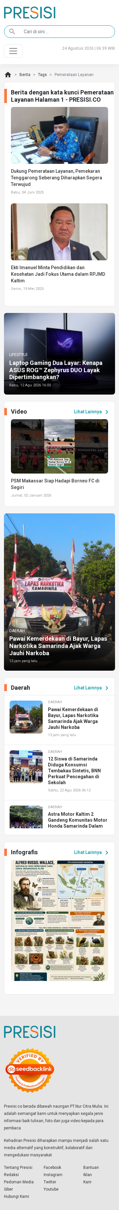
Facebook (52, 1167)
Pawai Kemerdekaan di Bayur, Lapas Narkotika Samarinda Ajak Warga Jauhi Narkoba (58, 645)
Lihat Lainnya (92, 412)
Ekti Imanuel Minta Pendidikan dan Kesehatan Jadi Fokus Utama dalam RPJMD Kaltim (58, 274)
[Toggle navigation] (13, 51)
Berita (25, 74)
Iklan (87, 1174)
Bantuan (91, 1167)
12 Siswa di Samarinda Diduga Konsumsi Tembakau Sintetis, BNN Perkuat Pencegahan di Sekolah (74, 770)
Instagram (53, 1174)
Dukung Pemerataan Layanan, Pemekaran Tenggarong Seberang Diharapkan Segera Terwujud (56, 177)
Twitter (50, 1182)
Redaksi (11, 1174)
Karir (87, 1182)
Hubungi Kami (16, 1196)
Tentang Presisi (18, 1167)
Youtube (51, 1189)
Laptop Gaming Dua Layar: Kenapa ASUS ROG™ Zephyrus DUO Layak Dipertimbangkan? (55, 369)
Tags (42, 74)
